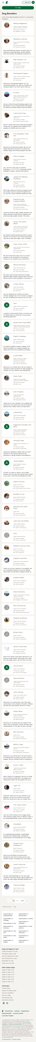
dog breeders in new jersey (9, 936)
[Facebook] (3, 1003)
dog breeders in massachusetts (8, 914)
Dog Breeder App (7, 997)
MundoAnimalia (6, 1013)
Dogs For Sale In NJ (8, 977)
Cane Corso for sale (8, 963)
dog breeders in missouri (23, 941)
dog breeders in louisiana (23, 936)
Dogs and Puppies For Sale (10, 949)
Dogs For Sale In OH (8, 974)
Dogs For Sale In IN (8, 981)
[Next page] (27, 900)
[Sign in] (33, 2)
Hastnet (17, 1011)
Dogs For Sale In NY (8, 972)
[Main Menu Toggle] (3, 2)
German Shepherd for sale (10, 956)
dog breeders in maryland (23, 922)
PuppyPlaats (25, 1011)
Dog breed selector (8, 1000)
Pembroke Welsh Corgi (9, 954)
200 (22, 900)
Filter (19, 8)
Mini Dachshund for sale (9, 958)
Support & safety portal (9, 990)
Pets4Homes (9, 1011)
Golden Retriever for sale (9, 951)
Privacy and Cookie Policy (16, 1024)
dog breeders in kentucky (8, 927)
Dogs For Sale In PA (8, 970)
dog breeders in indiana (8, 941)
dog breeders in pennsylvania (23, 914)
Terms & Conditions (8, 993)
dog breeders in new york (9, 931)
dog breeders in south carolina (25, 927)
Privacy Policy (6, 988)
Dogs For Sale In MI (8, 979)
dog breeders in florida (26, 918)
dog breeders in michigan (8, 919)
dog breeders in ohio (9, 923)
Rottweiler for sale (7, 961)
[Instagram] (7, 1003)
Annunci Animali (18, 1013)
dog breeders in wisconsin (23, 931)
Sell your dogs (6, 995)
